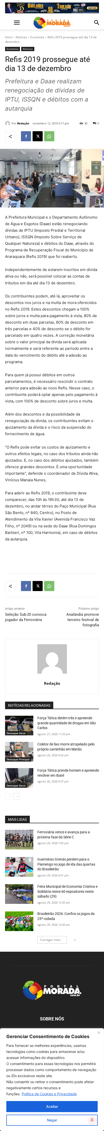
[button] (9, 22)
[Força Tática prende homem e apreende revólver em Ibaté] (19, 778)
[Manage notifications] (92, 1120)
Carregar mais (50, 940)
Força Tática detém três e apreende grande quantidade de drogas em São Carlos (66, 723)
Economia (37, 37)
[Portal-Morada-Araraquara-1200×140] (52, 8)
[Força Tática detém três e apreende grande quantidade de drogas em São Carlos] (19, 725)
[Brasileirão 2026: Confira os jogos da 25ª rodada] (19, 921)
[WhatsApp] (49, 136)
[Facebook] (26, 136)
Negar (52, 1120)
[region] (52, 1079)
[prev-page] (8, 796)
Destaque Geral (16, 733)
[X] (38, 136)
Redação (23, 123)
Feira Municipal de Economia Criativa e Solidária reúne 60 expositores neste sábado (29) (67, 891)
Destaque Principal (18, 759)
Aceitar (52, 1106)
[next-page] (16, 796)
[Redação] (8, 123)
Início (8, 37)
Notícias (21, 37)
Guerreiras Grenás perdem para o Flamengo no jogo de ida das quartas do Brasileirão (66, 864)
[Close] (99, 1033)
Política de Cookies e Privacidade (49, 1094)
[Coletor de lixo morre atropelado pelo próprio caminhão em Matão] (19, 752)
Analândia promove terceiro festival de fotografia (82, 619)
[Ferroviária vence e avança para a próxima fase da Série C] (19, 839)
